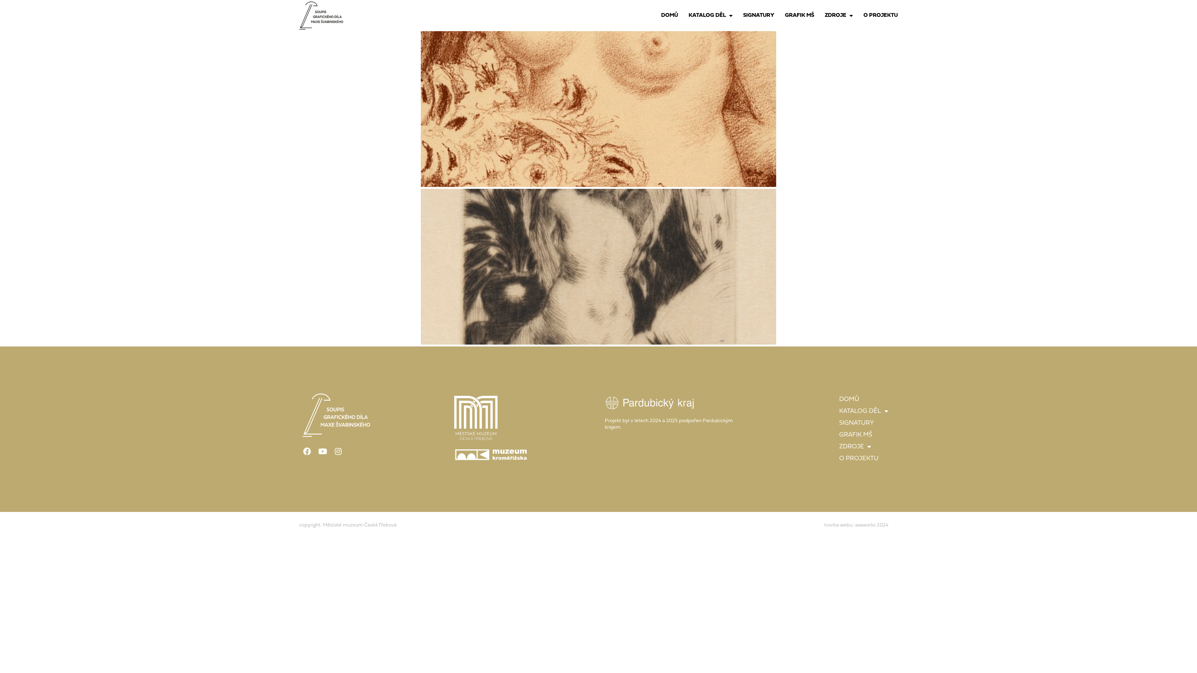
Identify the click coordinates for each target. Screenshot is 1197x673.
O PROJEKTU (880, 15)
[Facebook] (307, 451)
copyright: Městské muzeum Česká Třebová (348, 525)
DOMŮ (669, 15)
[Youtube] (322, 451)
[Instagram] (338, 451)
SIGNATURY (758, 15)
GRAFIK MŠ (799, 15)
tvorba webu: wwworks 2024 (856, 525)
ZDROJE (835, 15)
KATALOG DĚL (707, 15)
